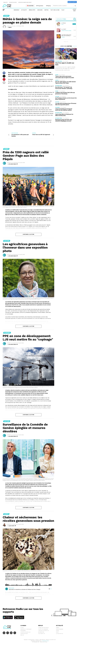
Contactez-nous (13, 2)
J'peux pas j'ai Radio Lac (43, 630)
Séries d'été (32, 9)
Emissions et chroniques (25, 629)
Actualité (24, 9)
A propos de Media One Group (24, 2)
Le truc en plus (59, 633)
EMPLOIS (22, 635)
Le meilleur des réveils (43, 627)
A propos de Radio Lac (25, 632)
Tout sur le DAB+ (55, 9)
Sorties (46, 9)
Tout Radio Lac (41, 633)
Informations (41, 632)
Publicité (5, 2)
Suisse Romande (59, 629)
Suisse (57, 630)
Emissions (16, 9)
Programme (40, 5)
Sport (57, 632)
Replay (49, 5)
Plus (63, 9)
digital (9, 27)
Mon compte (72, 2)
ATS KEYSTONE (12, 164)
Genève (57, 627)
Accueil (22, 627)
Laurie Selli (11, 525)
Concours (39, 9)
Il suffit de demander (43, 629)
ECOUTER (30, 5)
